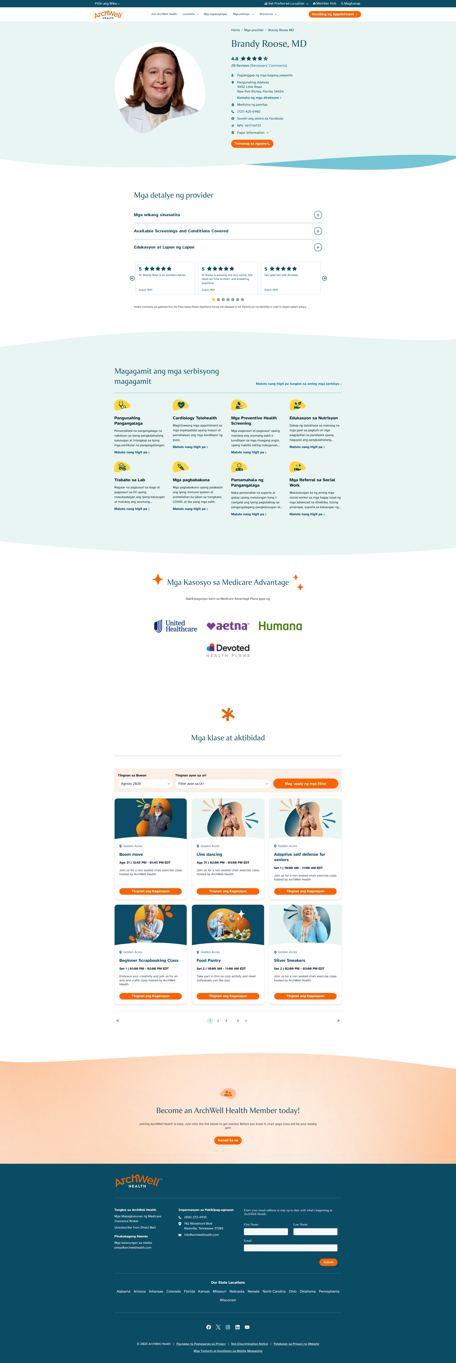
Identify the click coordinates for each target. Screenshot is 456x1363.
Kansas (204, 1291)
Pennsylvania (329, 1291)
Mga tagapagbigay (215, 14)
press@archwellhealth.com (132, 1248)
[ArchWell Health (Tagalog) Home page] (109, 15)
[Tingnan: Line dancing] (228, 849)
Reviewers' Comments (268, 65)
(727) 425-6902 (248, 112)
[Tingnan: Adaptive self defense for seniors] (305, 849)
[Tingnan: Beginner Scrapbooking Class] (151, 954)
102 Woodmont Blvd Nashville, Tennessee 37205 (203, 1226)
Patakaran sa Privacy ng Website (296, 1344)
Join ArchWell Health (164, 14)
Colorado (174, 1291)
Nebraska (237, 1291)
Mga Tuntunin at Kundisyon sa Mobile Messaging (228, 1351)
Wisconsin (228, 1300)
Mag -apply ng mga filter (305, 784)
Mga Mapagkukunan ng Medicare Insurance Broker (137, 1218)
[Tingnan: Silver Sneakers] (305, 954)
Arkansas (156, 1291)
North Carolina (274, 1291)
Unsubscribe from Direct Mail (135, 1228)
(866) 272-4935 (195, 1217)
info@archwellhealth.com (201, 1235)
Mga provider (254, 30)
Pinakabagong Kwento (131, 1236)
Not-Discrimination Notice (249, 1344)
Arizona (140, 1291)
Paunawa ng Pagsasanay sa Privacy (201, 1344)
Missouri (219, 1291)
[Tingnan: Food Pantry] (228, 954)
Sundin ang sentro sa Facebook (260, 119)
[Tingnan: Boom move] (151, 849)
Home (235, 30)
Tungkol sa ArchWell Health (135, 1210)
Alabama (124, 1291)
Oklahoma (308, 1291)
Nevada (253, 1291)
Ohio (293, 1291)
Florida (189, 1291)
